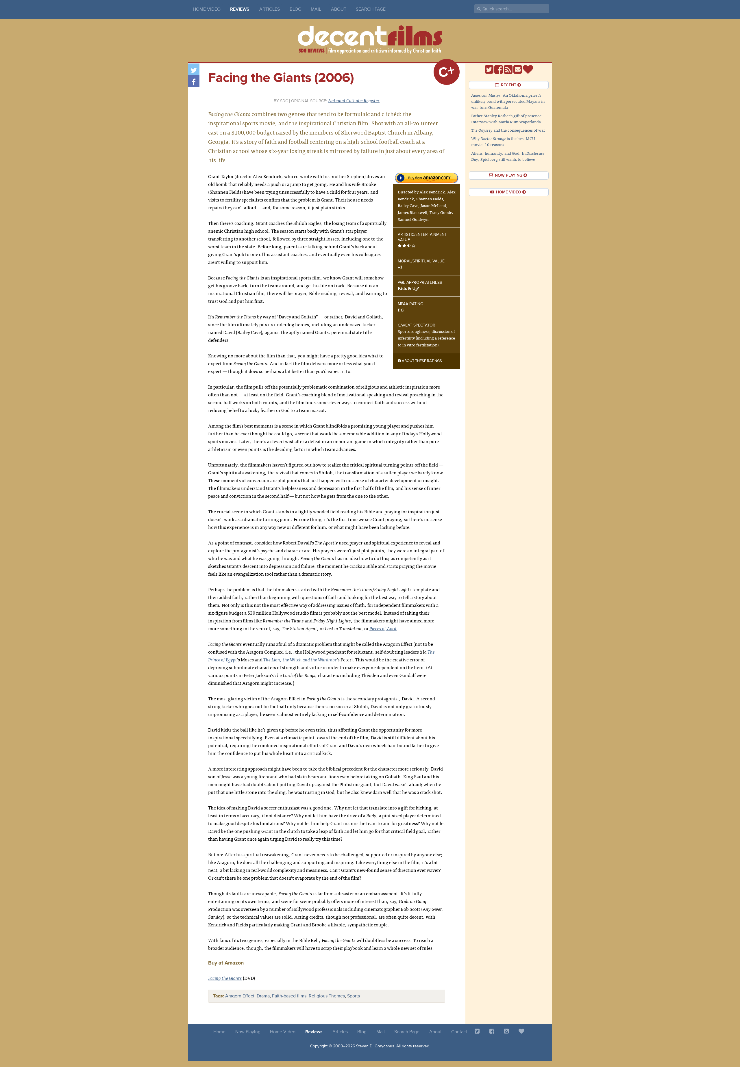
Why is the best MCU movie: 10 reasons (503, 141)
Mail (316, 9)
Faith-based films (289, 996)
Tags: (218, 996)
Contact (459, 1032)
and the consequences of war (508, 130)
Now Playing (247, 1032)
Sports (353, 996)
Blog (295, 9)
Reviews (239, 9)
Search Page (371, 9)
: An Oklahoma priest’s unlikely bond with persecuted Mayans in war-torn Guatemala (508, 101)
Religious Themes (327, 996)
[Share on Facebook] (193, 81)
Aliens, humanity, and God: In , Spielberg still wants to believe (507, 156)
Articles (269, 9)
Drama (263, 996)
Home (219, 1032)
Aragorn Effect (239, 996)
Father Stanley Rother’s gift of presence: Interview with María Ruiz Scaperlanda (507, 118)
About (338, 9)
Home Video (207, 9)
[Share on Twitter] (193, 69)
